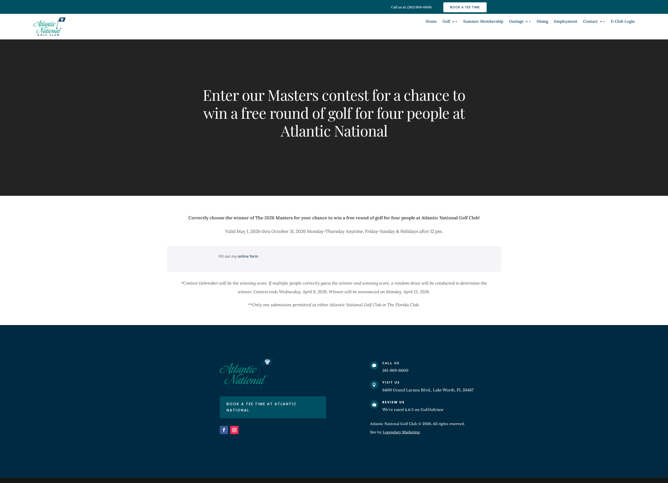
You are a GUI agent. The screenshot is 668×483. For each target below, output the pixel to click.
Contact (590, 22)
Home (431, 22)
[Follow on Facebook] (224, 430)
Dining (542, 22)
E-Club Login (623, 22)
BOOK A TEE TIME (465, 7)
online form (248, 256)
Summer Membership (483, 22)
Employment (565, 22)
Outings (516, 22)
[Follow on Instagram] (234, 430)
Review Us (393, 402)
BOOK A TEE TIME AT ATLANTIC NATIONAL (261, 407)
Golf (446, 22)
